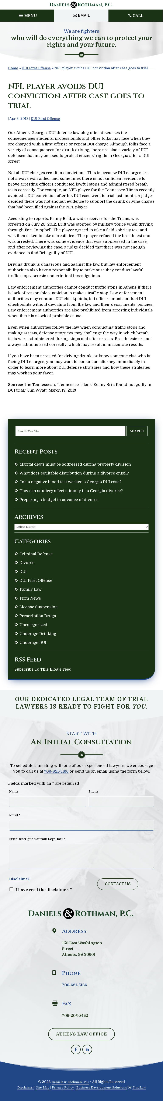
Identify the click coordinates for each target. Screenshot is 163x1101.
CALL (138, 16)
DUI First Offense (45, 119)
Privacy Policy (63, 1087)
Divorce (27, 563)
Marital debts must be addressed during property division (75, 464)
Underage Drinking (38, 634)
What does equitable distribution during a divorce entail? (74, 473)
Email (84, 15)
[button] (27, 14)
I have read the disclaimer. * (43, 890)
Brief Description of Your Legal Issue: (37, 839)
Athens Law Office (81, 1034)
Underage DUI (33, 643)
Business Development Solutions (101, 1087)
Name (13, 791)
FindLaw (139, 1087)
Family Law (31, 589)
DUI (23, 571)
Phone (93, 791)
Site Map (42, 1087)
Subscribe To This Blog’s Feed (43, 669)
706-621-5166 (56, 771)
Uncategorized (33, 625)
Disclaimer (19, 879)
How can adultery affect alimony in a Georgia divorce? (71, 491)
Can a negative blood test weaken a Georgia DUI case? (70, 482)
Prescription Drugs (38, 616)
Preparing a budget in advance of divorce (59, 500)
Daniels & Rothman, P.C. (70, 1081)
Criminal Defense (36, 554)
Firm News (30, 598)
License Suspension (39, 607)
